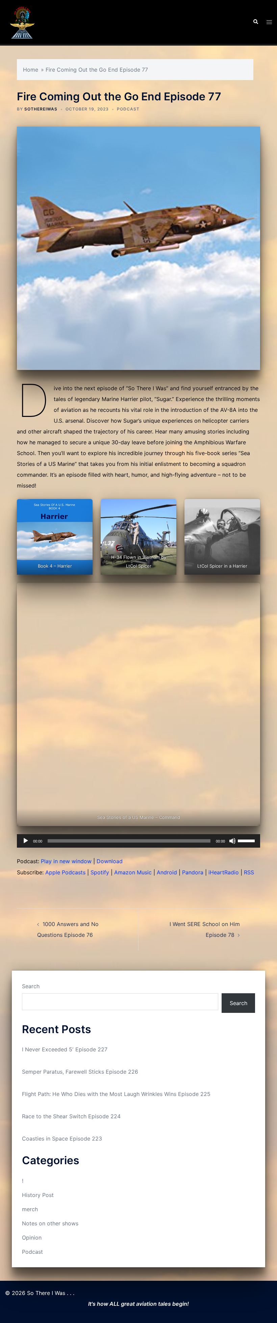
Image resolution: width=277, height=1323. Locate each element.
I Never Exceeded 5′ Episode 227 (64, 1049)
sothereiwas (40, 108)
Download (110, 861)
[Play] (25, 841)
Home (30, 69)
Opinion (32, 1237)
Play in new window (66, 861)
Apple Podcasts (65, 872)
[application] (138, 841)
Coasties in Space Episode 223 (62, 1138)
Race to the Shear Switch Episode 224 (71, 1116)
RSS (249, 872)
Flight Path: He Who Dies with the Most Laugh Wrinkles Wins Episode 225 (116, 1094)
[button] (255, 22)
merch (30, 1209)
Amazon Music (133, 872)
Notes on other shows (50, 1223)
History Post (38, 1195)
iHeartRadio (223, 872)
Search (31, 986)
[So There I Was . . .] (22, 21)
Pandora (192, 872)
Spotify (100, 872)
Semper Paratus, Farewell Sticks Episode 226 (80, 1071)
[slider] (247, 840)
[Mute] (232, 841)
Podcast (128, 108)
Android (167, 872)
